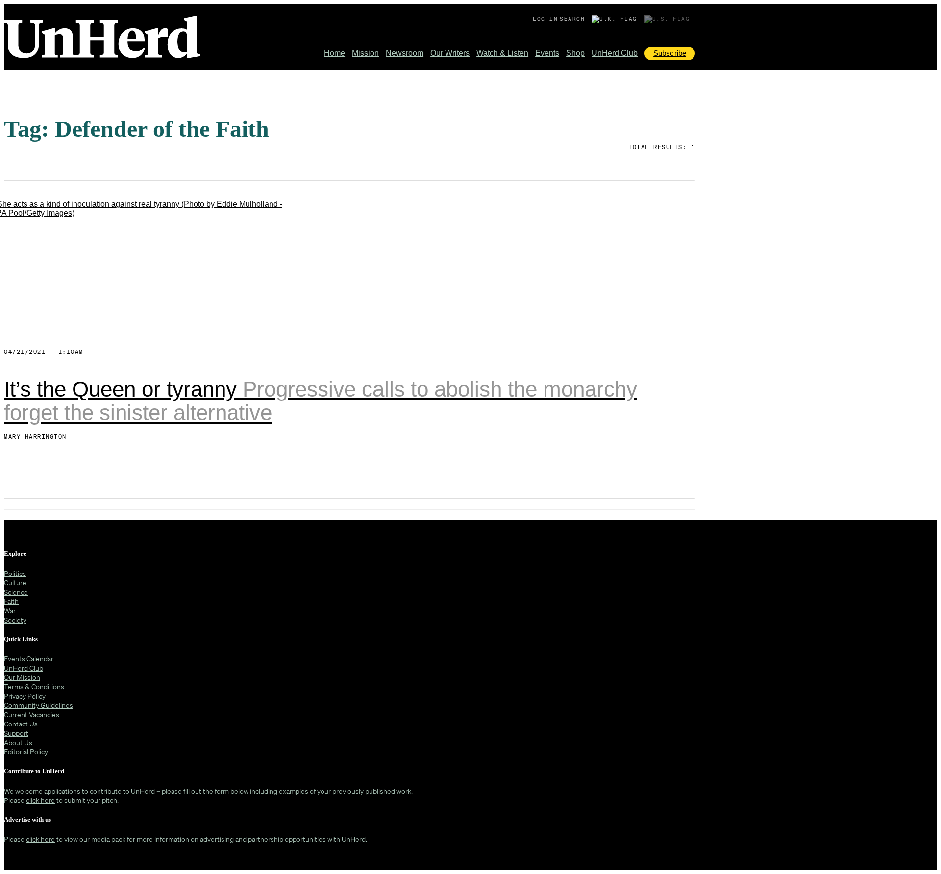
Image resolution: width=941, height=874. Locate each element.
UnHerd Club (615, 53)
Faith (11, 601)
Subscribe (669, 53)
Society (15, 619)
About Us (18, 742)
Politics (15, 573)
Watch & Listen (502, 53)
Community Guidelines (38, 705)
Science (16, 592)
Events (547, 53)
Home (334, 53)
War (10, 610)
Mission (365, 53)
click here (40, 800)
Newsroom (404, 53)
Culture (15, 582)
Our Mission (22, 677)
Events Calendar (28, 658)
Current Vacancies (31, 714)
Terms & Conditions (34, 686)
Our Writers (450, 53)
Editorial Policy (26, 751)
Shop (575, 53)
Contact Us (21, 723)
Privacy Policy (25, 695)
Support (16, 733)
